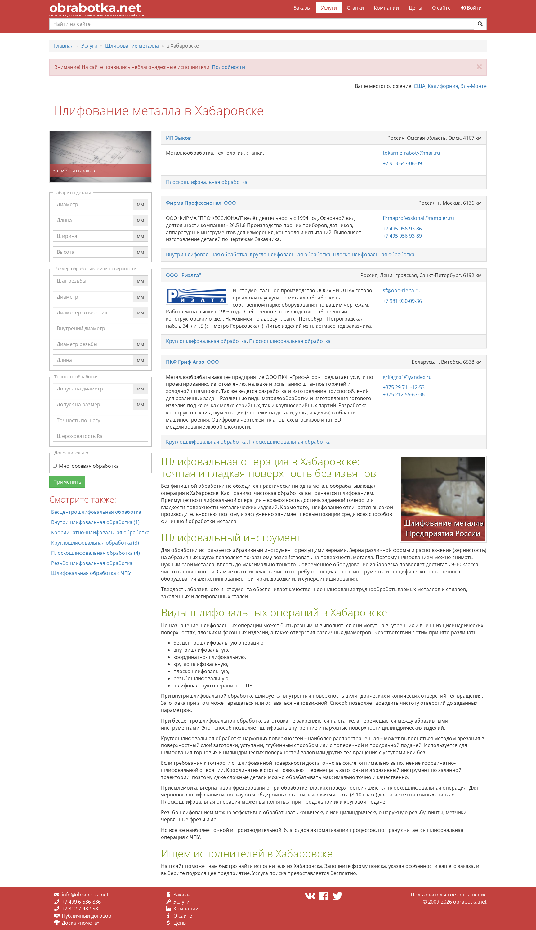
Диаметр (67, 198)
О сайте (441, 7)
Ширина (67, 230)
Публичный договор (86, 915)
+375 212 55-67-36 (404, 394)
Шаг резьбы (71, 274)
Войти (474, 7)
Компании (386, 7)
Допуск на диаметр (80, 382)
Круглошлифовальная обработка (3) (95, 542)
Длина (64, 214)
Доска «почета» (81, 922)
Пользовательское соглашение (449, 894)
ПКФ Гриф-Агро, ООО (192, 361)
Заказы (302, 7)
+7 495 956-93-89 (402, 235)
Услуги (329, 7)
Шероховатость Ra (80, 430)
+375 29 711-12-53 (404, 387)
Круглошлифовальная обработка (290, 254)
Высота (65, 246)
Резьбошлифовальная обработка (91, 563)
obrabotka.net (95, 7)
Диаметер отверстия (82, 306)
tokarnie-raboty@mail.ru (411, 152)
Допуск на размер (78, 398)
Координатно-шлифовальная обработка (100, 532)
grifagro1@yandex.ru (407, 377)
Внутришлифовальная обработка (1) (95, 522)
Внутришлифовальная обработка (206, 254)
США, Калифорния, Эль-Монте (450, 86)
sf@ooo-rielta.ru (402, 290)
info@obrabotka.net (85, 894)
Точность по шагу (78, 414)
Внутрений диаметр (81, 322)
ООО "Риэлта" (183, 275)
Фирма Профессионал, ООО (201, 202)
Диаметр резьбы (77, 338)
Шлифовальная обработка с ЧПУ (91, 573)
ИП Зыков (178, 137)
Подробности (228, 67)
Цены (415, 7)
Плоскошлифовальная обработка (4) (95, 552)
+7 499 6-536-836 (81, 901)
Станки (355, 7)
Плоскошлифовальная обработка (207, 182)
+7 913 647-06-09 (402, 163)
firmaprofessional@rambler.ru (418, 218)
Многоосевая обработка (89, 466)
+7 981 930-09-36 (402, 301)
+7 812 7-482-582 (81, 908)
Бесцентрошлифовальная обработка (96, 511)
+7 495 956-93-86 (402, 228)
